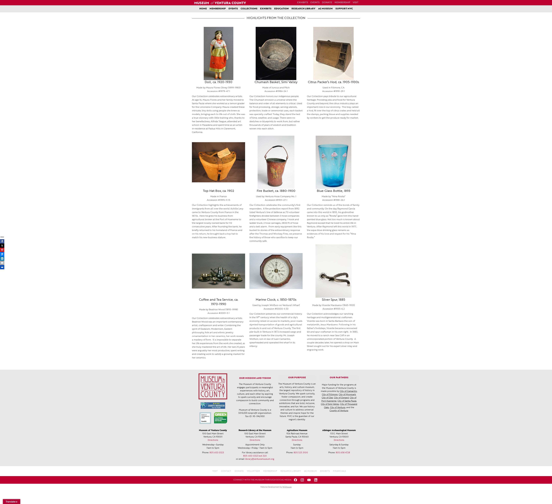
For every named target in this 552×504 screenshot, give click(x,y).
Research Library (303, 9)
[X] (2, 245)
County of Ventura (339, 411)
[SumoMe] (2, 267)
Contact (226, 471)
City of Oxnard (341, 398)
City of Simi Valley (330, 404)
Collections (249, 9)
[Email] (2, 263)
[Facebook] (2, 241)
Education (281, 9)
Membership (342, 2)
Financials (339, 471)
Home (203, 9)
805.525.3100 (301, 453)
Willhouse (286, 487)
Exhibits (302, 2)
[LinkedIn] (2, 258)
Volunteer (253, 471)
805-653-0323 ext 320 (255, 456)
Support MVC (344, 9)
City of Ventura (337, 408)
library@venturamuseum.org (259, 459)
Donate (327, 2)
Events (314, 2)
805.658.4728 (343, 453)
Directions (213, 440)
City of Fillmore (330, 395)
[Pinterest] (2, 250)
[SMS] (2, 254)
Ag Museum (325, 9)
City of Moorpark (347, 395)
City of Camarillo (348, 391)
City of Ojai (327, 398)
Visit (355, 2)
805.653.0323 (217, 453)
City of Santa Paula (347, 401)
